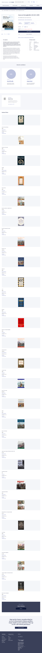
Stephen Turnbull (4, 514)
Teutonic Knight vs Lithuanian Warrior (7, 572)
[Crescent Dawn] (21, 363)
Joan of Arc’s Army (4, 390)
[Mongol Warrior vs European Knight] (21, 504)
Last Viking (3, 532)
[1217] (21, 282)
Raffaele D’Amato (4, 555)
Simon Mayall (3, 190)
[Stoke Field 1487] (21, 342)
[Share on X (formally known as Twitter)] (5, 34)
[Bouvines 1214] (21, 241)
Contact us (9, 637)
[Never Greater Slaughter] (21, 586)
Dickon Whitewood (4, 352)
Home (2, 10)
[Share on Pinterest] (7, 34)
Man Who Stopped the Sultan (6, 228)
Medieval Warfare (13, 10)
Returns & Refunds (10, 640)
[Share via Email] (8, 34)
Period (10, 10)
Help (8, 636)
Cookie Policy (3, 642)
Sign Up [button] (21, 608)
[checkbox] (21, 23)
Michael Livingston (4, 271)
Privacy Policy (3, 637)
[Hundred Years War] (21, 464)
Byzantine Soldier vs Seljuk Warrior (7, 208)
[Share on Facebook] (4, 34)
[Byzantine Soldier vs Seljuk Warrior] (21, 201)
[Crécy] (21, 403)
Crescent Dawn (4, 370)
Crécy (2, 410)
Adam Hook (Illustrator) (28, 19)
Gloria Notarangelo (4, 170)
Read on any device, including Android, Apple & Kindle (26, 37)
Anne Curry (3, 474)
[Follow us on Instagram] (20, 636)
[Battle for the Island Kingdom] (21, 322)
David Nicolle (10, 81)
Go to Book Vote (10, 104)
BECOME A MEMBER (21, 627)
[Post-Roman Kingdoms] (21, 545)
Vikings (3, 167)
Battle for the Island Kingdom (6, 329)
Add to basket (29, 31)
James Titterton (3, 251)
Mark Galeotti (3, 575)
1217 (2, 289)
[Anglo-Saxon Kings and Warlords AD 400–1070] (21, 444)
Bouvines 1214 (4, 248)
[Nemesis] (21, 302)
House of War (4, 187)
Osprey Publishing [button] (6, 5)
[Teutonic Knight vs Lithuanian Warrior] (21, 565)
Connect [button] (38, 5)
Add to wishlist (29, 34)
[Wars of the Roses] (21, 423)
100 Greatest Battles (5, 491)
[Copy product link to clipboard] (9, 34)
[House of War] (21, 180)
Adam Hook (29, 81)
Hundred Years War (4, 471)
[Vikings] (21, 160)
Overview (3, 636)
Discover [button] (31, 5)
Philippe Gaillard (4, 393)
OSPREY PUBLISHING (6, 10)
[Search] (28, 2)
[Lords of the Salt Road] (21, 120)
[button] (34, 2)
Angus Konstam (3, 129)
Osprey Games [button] (15, 5)
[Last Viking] (21, 525)
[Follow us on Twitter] (22, 636)
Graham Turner (3, 433)
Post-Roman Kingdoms (5, 552)
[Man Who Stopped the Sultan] (21, 221)
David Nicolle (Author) (21, 19)
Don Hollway (3, 332)
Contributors (23, 5)
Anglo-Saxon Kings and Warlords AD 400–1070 (8, 451)
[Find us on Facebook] (18, 636)
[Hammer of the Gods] (21, 140)
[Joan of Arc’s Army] (21, 383)
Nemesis (3, 309)
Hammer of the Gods (5, 147)
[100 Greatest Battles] (21, 484)
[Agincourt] (21, 261)
